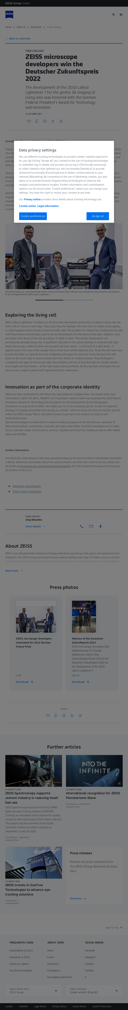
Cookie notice (27, 206)
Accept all (98, 216)
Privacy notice (32, 199)
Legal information (48, 206)
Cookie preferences (33, 216)
